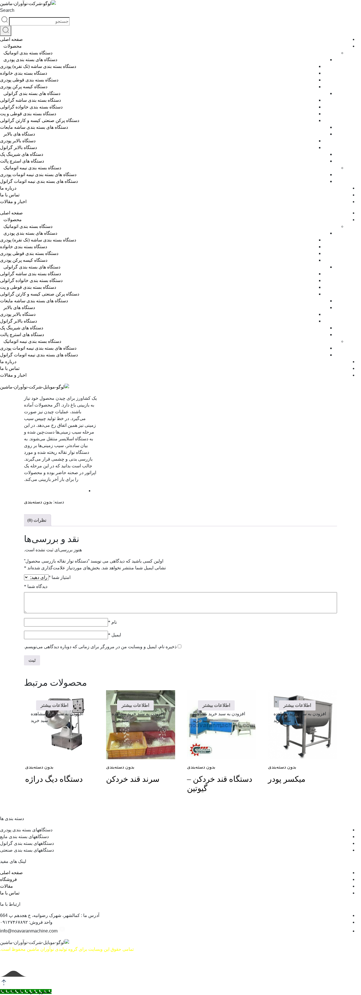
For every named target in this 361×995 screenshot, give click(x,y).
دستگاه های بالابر (19, 134)
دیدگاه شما (35, 586)
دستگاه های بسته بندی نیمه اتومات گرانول (39, 181)
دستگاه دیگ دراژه (54, 779)
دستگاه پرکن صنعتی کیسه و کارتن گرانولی (39, 120)
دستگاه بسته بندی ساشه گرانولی (30, 100)
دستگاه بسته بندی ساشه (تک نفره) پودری (38, 66)
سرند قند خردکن (132, 779)
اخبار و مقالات (13, 201)
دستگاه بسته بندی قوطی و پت (28, 113)
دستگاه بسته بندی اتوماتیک (27, 52)
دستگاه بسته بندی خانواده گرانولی (31, 107)
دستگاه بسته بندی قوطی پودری (29, 79)
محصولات (12, 46)
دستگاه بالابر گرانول (18, 147)
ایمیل (114, 634)
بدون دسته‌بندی (38, 501)
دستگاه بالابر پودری (18, 140)
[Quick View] (319, 705)
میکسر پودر (286, 779)
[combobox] (39, 21)
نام (112, 622)
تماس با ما (9, 194)
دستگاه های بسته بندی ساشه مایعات (34, 127)
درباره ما (8, 188)
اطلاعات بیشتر (297, 705)
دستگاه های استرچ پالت (22, 161)
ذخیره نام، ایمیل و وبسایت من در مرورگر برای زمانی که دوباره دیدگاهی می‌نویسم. (100, 646)
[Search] (5, 31)
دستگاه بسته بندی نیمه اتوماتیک (32, 167)
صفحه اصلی (11, 39)
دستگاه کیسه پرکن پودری (23, 86)
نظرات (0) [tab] (36, 520)
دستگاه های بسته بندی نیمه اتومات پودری (38, 174)
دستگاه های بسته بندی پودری (30, 59)
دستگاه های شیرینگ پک (21, 154)
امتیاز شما (60, 577)
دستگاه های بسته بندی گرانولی (31, 93)
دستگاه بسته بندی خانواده (23, 73)
